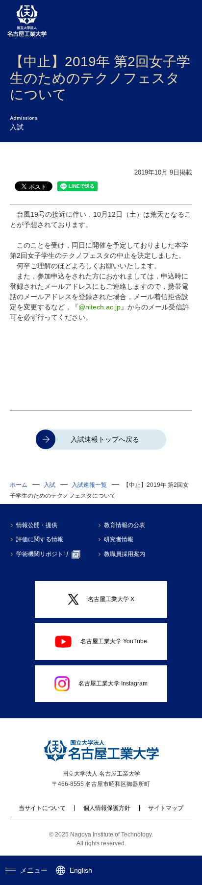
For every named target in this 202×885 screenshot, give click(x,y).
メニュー (34, 870)
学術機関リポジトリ (42, 554)
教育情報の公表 (124, 525)
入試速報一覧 (89, 484)
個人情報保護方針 (106, 808)
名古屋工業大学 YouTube (113, 641)
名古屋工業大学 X (111, 599)
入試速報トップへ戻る (105, 439)
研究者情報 (118, 539)
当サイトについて (42, 808)
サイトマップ (165, 808)
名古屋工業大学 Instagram (113, 683)
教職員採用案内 (124, 554)
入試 (49, 484)
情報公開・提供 (36, 525)
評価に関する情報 (39, 539)
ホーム (18, 484)
